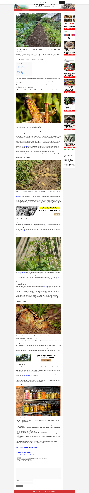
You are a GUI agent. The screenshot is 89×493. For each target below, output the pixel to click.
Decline (69, 2)
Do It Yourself (38, 10)
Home (20, 10)
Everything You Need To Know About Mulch (24, 459)
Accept (62, 2)
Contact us (51, 491)
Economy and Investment (49, 10)
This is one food (18, 196)
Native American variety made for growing (41, 225)
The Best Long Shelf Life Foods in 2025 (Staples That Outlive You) (69, 165)
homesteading (31, 458)
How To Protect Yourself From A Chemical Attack (24, 460)
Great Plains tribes (20, 89)
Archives (65, 59)
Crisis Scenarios (60, 10)
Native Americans (21, 272)
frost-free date (25, 146)
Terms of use (46, 491)
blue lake (21, 278)
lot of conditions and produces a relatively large (31, 230)
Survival (32, 10)
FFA (16, 222)
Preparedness (25, 10)
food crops (46, 286)
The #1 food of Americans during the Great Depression (26, 447)
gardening (18, 458)
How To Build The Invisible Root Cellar (23, 452)
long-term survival (27, 84)
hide (21, 63)
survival (41, 458)
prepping (38, 458)
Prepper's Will (41, 491)
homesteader (27, 458)
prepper (35, 458)
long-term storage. (19, 225)
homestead (22, 458)
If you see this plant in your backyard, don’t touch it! (26, 449)
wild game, (27, 81)
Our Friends (67, 10)
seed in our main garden (27, 375)
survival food (45, 458)
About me (54, 491)
